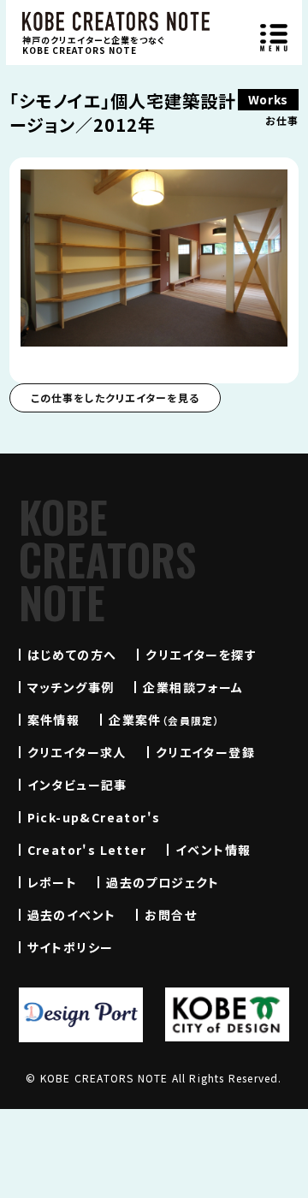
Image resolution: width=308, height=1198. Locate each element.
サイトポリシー (70, 947)
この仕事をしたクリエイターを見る (115, 397)
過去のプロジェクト (163, 882)
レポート (52, 882)
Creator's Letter (86, 849)
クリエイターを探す (201, 654)
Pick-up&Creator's (94, 817)
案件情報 (53, 719)
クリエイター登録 (205, 752)
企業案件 (164, 719)
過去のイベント (71, 914)
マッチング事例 (71, 687)
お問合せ (171, 914)
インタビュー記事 (77, 784)
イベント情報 (213, 849)
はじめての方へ (72, 654)
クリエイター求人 (77, 752)
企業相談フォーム (193, 687)
